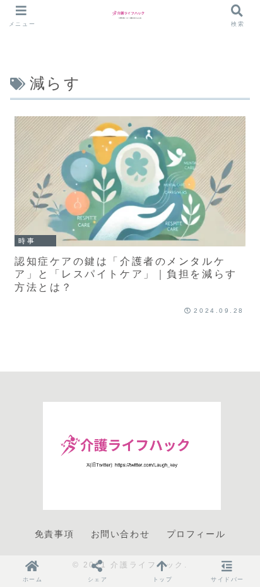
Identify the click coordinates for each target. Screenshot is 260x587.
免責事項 (54, 534)
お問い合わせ (120, 534)
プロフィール (196, 534)
